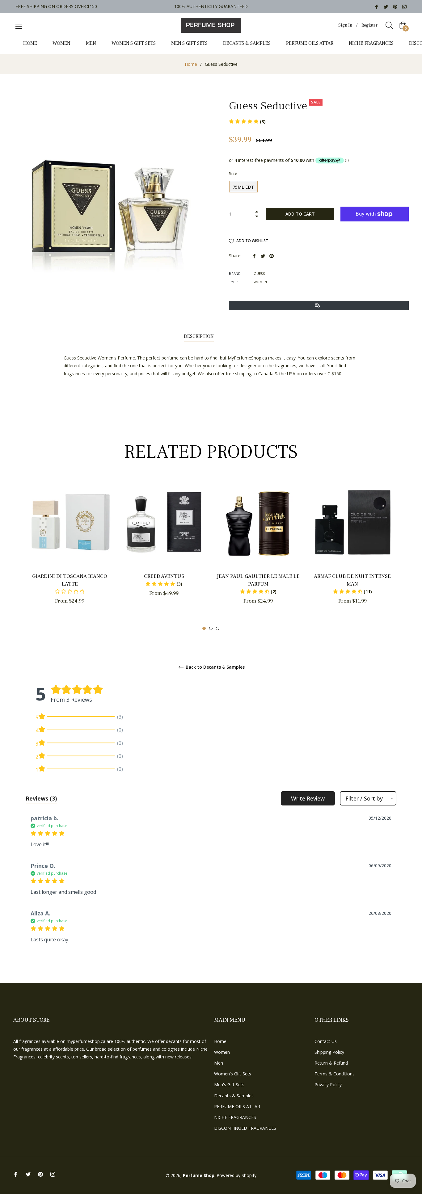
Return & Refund (331, 1063)
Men (218, 1063)
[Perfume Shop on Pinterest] (395, 6)
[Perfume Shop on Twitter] (386, 6)
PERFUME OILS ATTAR (237, 1106)
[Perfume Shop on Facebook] (376, 6)
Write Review (308, 798)
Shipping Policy (329, 1052)
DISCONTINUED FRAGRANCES (245, 1128)
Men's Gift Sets (229, 1084)
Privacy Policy (328, 1084)
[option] (70, 552)
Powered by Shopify (236, 1175)
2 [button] (211, 628)
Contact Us (325, 1041)
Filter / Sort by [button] (364, 798)
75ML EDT (243, 187)
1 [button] (204, 628)
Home (191, 64)
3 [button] (217, 628)
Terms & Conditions (334, 1074)
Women (222, 1052)
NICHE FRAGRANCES (235, 1117)
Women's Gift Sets (232, 1074)
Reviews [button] (41, 798)
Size (233, 173)
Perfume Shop (198, 1175)
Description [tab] (199, 336)
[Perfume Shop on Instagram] (404, 6)
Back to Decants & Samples (214, 667)
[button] (164, 584)
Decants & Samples (234, 1096)
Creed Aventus (164, 576)
